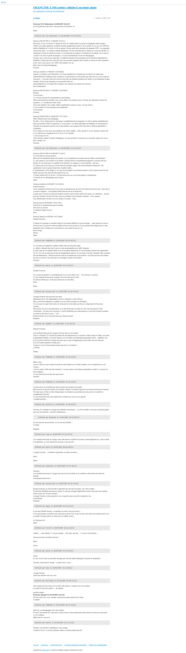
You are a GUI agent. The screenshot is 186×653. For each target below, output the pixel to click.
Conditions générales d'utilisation (75, 645)
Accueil (36, 645)
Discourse (45, 650)
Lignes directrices (56, 645)
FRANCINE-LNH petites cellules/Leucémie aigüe (65, 7)
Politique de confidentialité (98, 645)
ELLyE (3, 2)
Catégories (44, 645)
